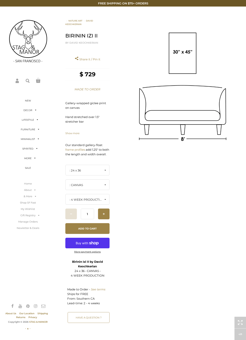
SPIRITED (27, 148)
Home (28, 183)
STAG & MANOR (38, 321)
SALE (28, 167)
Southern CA (85, 298)
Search (27, 80)
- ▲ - (28, 328)
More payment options (87, 252)
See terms (98, 289)
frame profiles (75, 149)
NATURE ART (75, 20)
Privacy (32, 317)
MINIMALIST (28, 139)
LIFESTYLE (28, 119)
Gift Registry (28, 215)
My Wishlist (28, 208)
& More (28, 196)
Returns (20, 317)
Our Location (26, 313)
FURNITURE (28, 129)
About (28, 189)
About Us (10, 313)
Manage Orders (28, 221)
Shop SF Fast (28, 202)
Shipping (42, 313)
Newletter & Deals (28, 227)
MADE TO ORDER (87, 89)
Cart (38, 80)
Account (17, 80)
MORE (28, 158)
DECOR (27, 110)
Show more (72, 133)
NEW (28, 100)
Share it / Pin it (89, 59)
